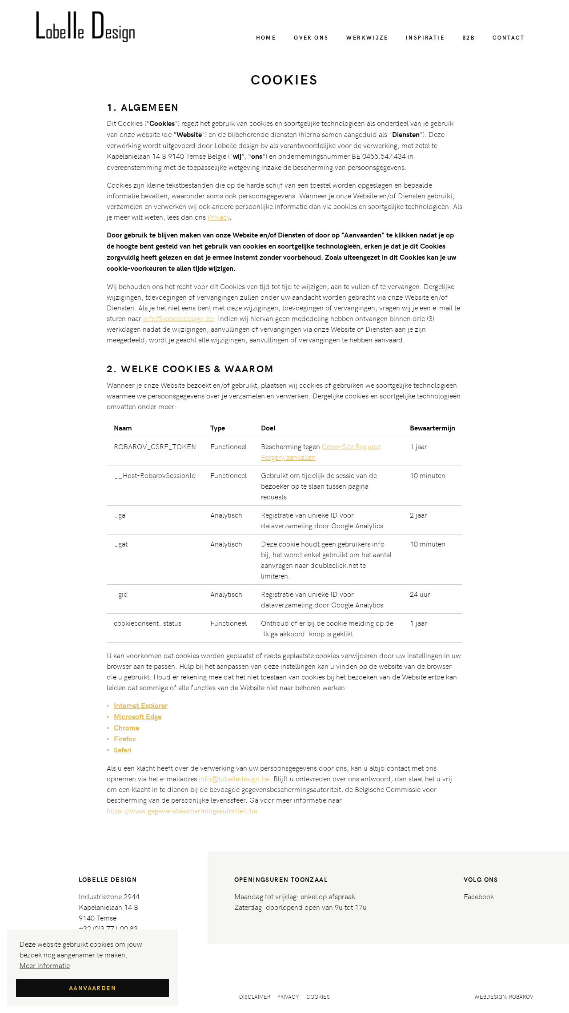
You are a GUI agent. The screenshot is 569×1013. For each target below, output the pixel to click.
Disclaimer (254, 996)
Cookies (318, 996)
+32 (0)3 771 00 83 (108, 928)
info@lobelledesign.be (178, 318)
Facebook (479, 896)
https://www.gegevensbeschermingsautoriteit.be (182, 810)
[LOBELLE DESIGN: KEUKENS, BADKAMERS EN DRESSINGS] (86, 27)
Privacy (218, 216)
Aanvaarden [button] (92, 988)
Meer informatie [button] (45, 965)
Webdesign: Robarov (503, 996)
